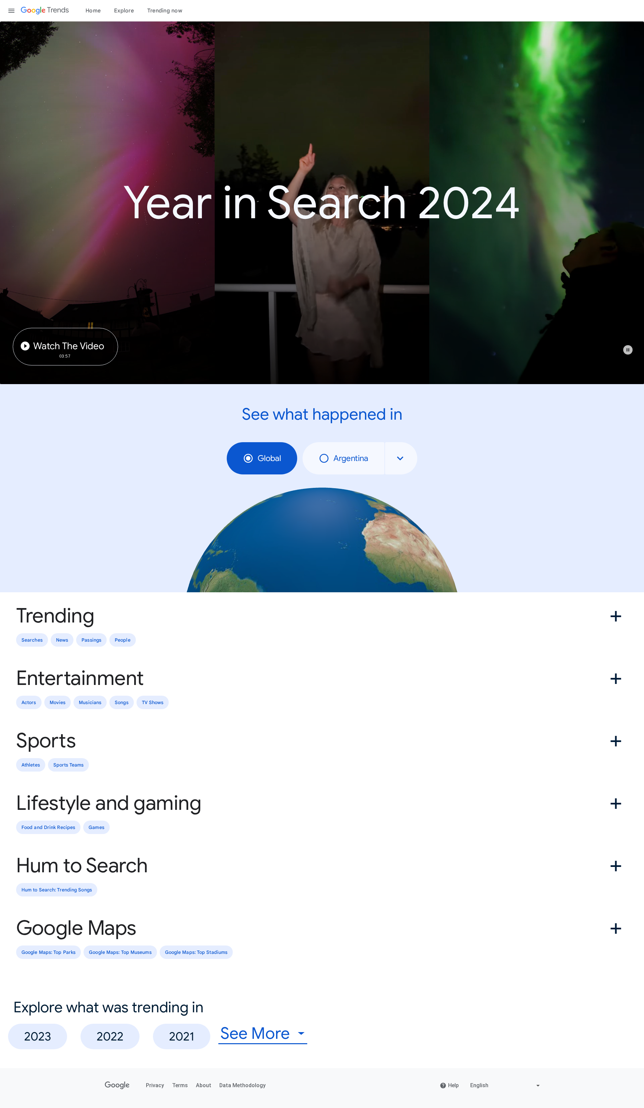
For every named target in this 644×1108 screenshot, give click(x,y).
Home (93, 10)
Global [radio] (269, 458)
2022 (110, 1036)
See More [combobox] (255, 1034)
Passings (91, 640)
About (203, 1085)
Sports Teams (68, 765)
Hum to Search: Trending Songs (56, 890)
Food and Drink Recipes (48, 827)
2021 (181, 1036)
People (122, 640)
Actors (28, 702)
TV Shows (153, 702)
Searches (32, 640)
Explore (124, 10)
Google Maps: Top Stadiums (196, 952)
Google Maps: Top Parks (48, 952)
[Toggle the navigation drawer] (11, 11)
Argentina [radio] (350, 458)
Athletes (30, 765)
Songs (121, 702)
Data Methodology (242, 1085)
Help (453, 1085)
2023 (37, 1036)
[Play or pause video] (628, 350)
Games (96, 827)
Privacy (155, 1085)
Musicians (90, 702)
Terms (180, 1085)
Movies (58, 702)
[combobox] (401, 458)
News (62, 640)
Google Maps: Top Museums (120, 952)
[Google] (117, 1085)
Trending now (164, 10)
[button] (631, 353)
